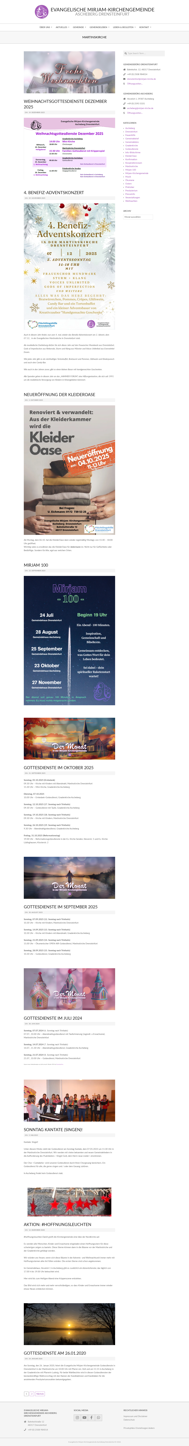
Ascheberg (130, 128)
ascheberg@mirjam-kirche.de (140, 108)
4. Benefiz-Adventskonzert (54, 193)
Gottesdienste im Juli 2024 (53, 1018)
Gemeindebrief (132, 139)
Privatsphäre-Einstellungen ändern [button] (139, 1428)
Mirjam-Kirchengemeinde (136, 173)
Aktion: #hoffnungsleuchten (57, 1225)
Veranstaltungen (132, 198)
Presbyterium (131, 191)
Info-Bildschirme (132, 153)
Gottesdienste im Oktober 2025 (59, 768)
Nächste (40, 1394)
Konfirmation (131, 159)
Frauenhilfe (130, 135)
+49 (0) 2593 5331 (136, 104)
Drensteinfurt (131, 132)
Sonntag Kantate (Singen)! (53, 1130)
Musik (128, 177)
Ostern (128, 184)
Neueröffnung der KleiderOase (59, 395)
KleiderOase (131, 156)
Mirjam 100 (36, 565)
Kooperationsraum (133, 163)
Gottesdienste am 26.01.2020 (55, 1353)
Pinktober (129, 187)
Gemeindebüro (132, 142)
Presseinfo (130, 194)
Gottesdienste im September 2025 (61, 907)
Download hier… (60, 1064)
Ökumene (129, 180)
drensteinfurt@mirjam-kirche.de (141, 79)
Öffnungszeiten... (135, 84)
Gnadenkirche (131, 146)
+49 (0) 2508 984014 (137, 74)
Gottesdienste (131, 149)
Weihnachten (131, 201)
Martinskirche (131, 166)
